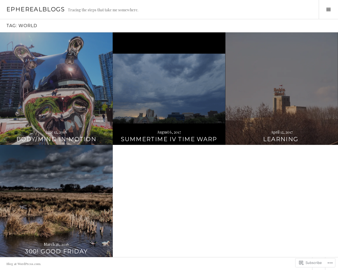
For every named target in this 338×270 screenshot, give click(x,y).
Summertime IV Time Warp (169, 139)
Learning (281, 139)
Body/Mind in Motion (56, 139)
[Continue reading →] (56, 88)
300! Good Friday (56, 251)
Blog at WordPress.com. (23, 264)
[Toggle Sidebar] (328, 9)
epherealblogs (35, 9)
